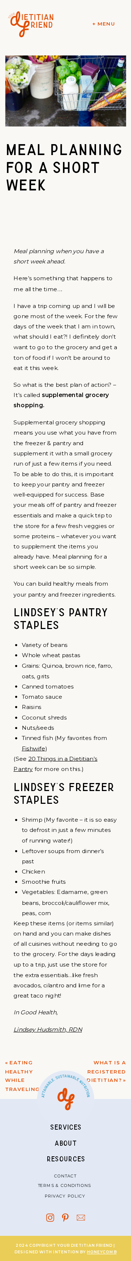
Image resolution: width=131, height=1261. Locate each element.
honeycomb (101, 1252)
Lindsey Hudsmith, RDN (47, 1029)
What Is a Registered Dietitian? (106, 1071)
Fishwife (33, 748)
